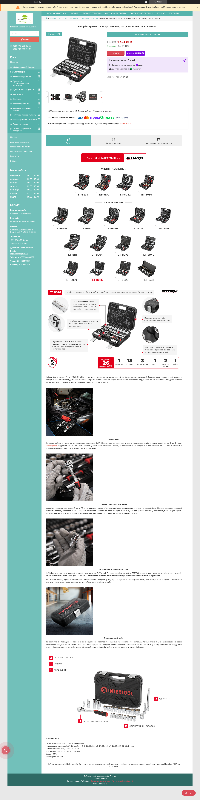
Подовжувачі (51, 446)
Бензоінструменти (21, 104)
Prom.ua (113, 776)
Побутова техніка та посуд (24, 115)
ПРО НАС (160, 13)
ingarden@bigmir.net (19, 253)
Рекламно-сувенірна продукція (22, 130)
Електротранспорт (21, 124)
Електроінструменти (22, 76)
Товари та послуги (57, 18)
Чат (190, 793)
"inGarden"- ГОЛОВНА (56, 13)
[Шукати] (36, 33)
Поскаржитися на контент (101, 781)
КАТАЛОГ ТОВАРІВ (91, 13)
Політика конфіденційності (122, 781)
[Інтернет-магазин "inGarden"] (24, 19)
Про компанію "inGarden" (21, 151)
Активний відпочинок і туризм (22, 109)
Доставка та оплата (19, 142)
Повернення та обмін (20, 147)
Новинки (14, 62)
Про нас (14, 137)
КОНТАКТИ (174, 13)
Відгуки (13, 161)
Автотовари (18, 94)
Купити (116, 53)
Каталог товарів (17, 72)
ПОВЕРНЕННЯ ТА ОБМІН (141, 13)
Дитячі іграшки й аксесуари (25, 119)
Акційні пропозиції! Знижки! (22, 67)
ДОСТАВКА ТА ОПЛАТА (115, 13)
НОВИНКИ (74, 13)
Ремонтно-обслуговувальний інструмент (21, 83)
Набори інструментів (89, 18)
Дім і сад (17, 99)
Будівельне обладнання (23, 90)
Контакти (14, 156)
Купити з (130, 53)
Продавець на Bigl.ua (100, 779)
